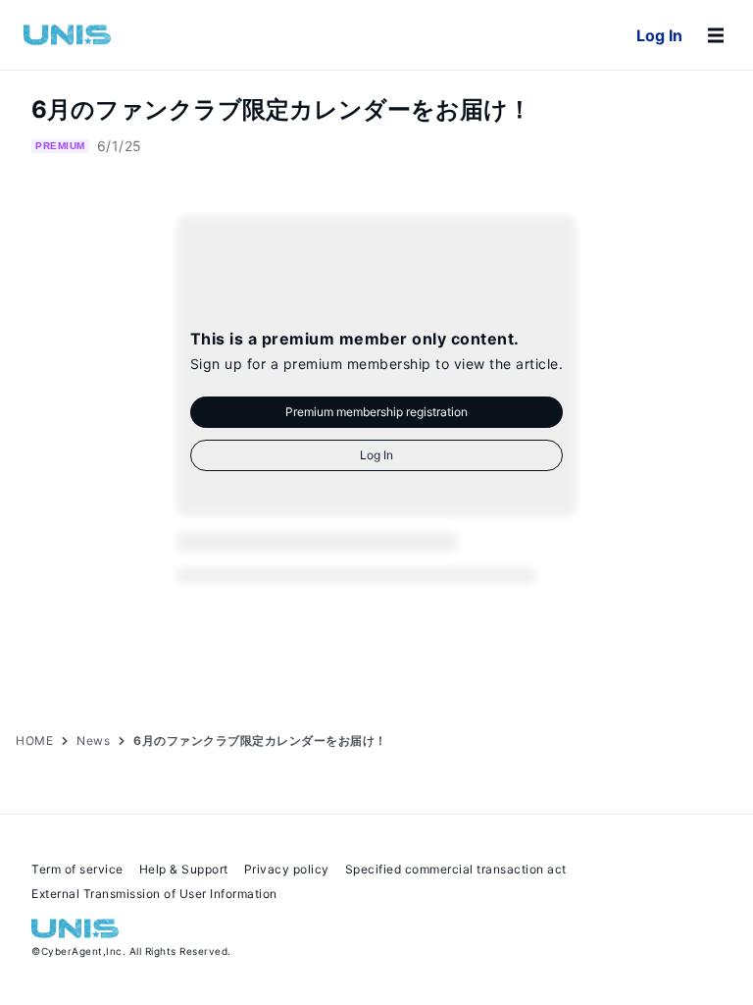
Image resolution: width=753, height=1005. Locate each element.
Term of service (77, 869)
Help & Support (183, 869)
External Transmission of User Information (154, 893)
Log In (659, 35)
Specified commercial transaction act (456, 869)
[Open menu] (715, 35)
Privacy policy (286, 869)
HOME (34, 740)
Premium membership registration (376, 411)
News (93, 740)
